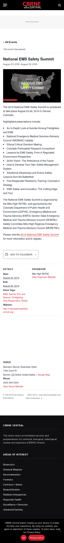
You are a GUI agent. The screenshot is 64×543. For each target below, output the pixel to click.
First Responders (11, 300)
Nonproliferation (11, 489)
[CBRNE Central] (32, 5)
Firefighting (17, 297)
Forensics (8, 479)
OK (23, 537)
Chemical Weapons (12, 469)
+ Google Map (43, 374)
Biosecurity (8, 464)
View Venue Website (13, 386)
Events (12, 294)
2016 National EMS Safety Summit (40, 234)
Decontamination (11, 474)
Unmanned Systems (13, 509)
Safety (24, 300)
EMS (5, 294)
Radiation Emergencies (14, 494)
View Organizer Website (44, 277)
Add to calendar (21, 254)
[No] (60, 531)
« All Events (10, 42)
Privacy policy (36, 537)
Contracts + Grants (12, 484)
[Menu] (5, 5)
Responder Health (12, 499)
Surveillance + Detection (15, 504)
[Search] (59, 5)
